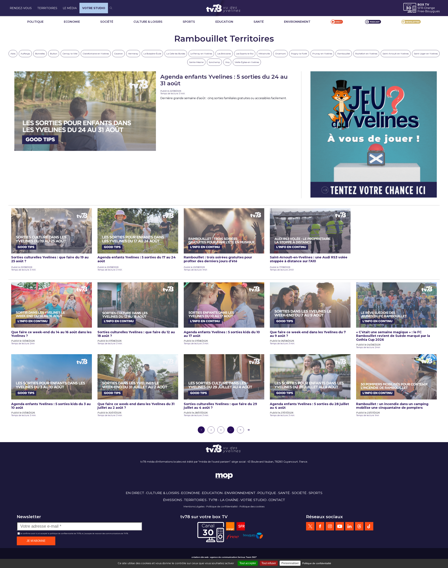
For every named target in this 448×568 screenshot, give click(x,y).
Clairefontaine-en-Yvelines (96, 53)
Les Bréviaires (224, 53)
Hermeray (133, 53)
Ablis (12, 53)
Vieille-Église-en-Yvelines (247, 62)
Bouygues (432, 11)
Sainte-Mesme (196, 62)
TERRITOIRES (47, 8)
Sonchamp (214, 62)
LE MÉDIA (70, 8)
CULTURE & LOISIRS (148, 21)
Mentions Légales (194, 506)
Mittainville (264, 53)
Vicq (227, 62)
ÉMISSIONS (172, 500)
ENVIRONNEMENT (297, 21)
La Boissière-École (152, 53)
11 (240, 429)
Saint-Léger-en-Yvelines (426, 53)
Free (421, 11)
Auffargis (25, 53)
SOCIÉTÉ (106, 21)
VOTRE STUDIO (93, 8)
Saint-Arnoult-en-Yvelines (396, 53)
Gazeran (118, 53)
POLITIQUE (35, 21)
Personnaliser (290, 563)
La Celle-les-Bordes (175, 53)
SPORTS (189, 21)
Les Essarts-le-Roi (244, 53)
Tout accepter (247, 563)
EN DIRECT (135, 493)
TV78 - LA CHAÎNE (223, 500)
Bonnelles (40, 53)
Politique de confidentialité (222, 506)
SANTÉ (259, 21)
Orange (429, 8)
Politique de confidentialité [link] (316, 563)
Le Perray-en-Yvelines (201, 53)
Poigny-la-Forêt (299, 53)
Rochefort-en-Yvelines (366, 53)
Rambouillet (343, 53)
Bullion (53, 53)
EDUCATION (224, 21)
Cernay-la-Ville (69, 53)
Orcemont (280, 53)
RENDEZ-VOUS (21, 8)
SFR (420, 8)
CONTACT (276, 500)
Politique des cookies (252, 506)
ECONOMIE (72, 21)
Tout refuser (268, 563)
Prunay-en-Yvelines (322, 53)
